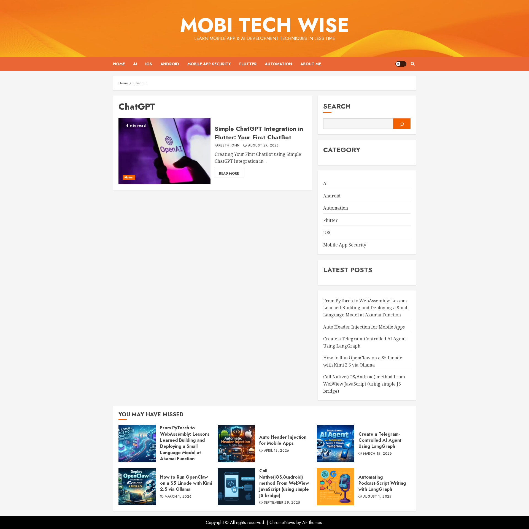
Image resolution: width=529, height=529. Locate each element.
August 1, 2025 (377, 497)
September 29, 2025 (282, 503)
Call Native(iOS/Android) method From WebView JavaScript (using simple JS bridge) (364, 384)
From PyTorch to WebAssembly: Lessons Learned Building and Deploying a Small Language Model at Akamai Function (366, 308)
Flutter (248, 64)
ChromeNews (282, 522)
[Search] (412, 64)
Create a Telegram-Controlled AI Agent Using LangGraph (335, 443)
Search (337, 106)
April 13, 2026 (276, 451)
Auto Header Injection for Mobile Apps (364, 327)
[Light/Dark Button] (400, 64)
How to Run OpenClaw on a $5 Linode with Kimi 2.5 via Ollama (137, 486)
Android (169, 64)
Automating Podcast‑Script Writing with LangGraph (335, 486)
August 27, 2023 (263, 145)
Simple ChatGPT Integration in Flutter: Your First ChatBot (164, 151)
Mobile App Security (209, 64)
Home (119, 64)
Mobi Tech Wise (264, 25)
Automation (278, 64)
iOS (148, 64)
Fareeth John (227, 145)
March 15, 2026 (377, 454)
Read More (229, 173)
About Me (310, 64)
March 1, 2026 (178, 497)
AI (135, 64)
